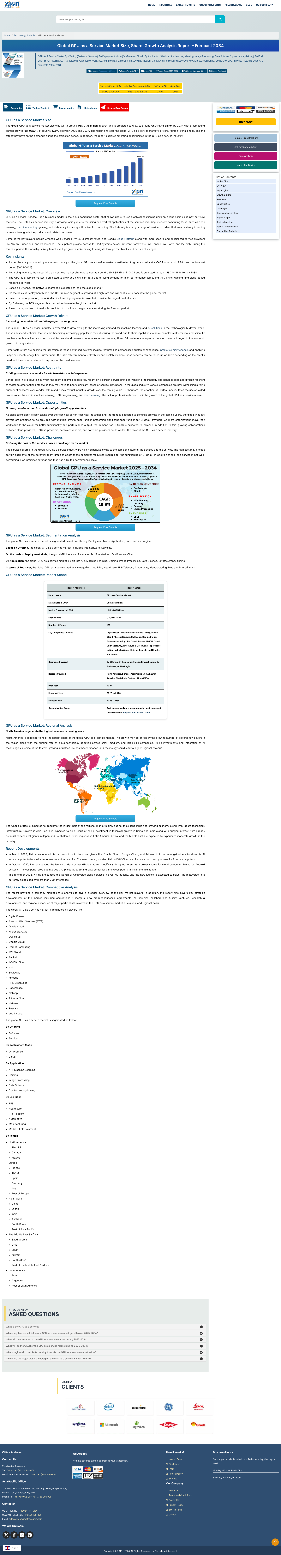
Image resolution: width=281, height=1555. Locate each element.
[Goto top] (275, 1542)
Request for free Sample (140, 46)
